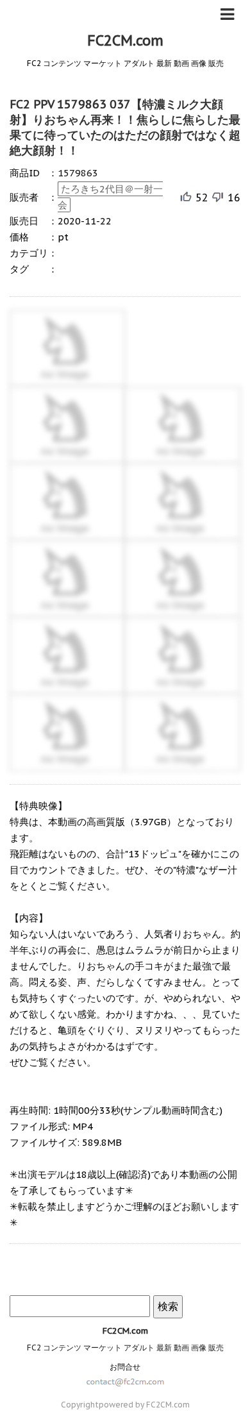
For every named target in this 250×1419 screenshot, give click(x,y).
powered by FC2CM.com (144, 1404)
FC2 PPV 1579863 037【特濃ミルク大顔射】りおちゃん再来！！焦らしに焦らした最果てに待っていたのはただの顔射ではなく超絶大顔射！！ (125, 127)
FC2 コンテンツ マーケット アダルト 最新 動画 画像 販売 (125, 1347)
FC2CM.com (125, 40)
